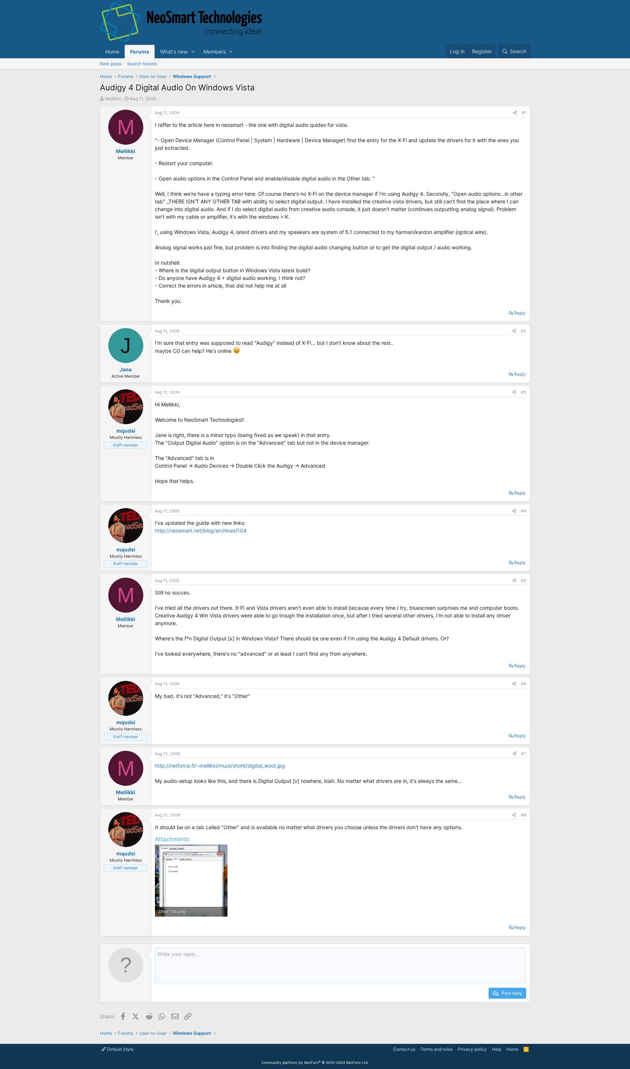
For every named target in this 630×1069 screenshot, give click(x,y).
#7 (523, 753)
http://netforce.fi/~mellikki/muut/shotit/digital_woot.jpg (220, 765)
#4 (523, 511)
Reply (520, 313)
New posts (110, 63)
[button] (193, 51)
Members (214, 51)
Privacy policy (472, 1049)
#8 (523, 815)
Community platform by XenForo (315, 1062)
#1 (524, 112)
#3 (523, 392)
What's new (173, 51)
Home (112, 51)
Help (496, 1049)
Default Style (119, 1049)
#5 (523, 580)
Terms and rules (436, 1049)
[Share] (514, 113)
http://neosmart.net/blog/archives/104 (200, 530)
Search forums (142, 63)
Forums (139, 51)
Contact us (404, 1049)
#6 (523, 683)
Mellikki (113, 98)
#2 (523, 330)
